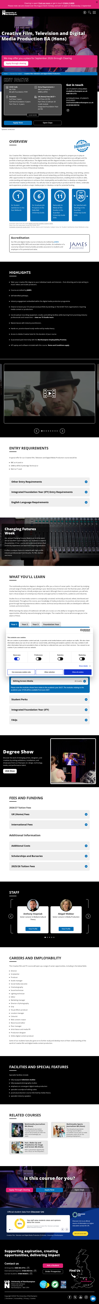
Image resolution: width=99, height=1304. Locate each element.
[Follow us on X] (75, 1297)
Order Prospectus (53, 1271)
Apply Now (18, 122)
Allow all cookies (78, 672)
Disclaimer (9, 1298)
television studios (28, 1080)
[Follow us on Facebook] (69, 1297)
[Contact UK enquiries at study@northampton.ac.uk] (28, 1267)
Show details (83, 666)
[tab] (25, 624)
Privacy (26, 1298)
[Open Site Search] (89, 12)
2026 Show (10, 771)
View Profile (33, 929)
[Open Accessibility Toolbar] (84, 12)
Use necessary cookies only (21, 672)
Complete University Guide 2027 (19, 227)
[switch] (38, 658)
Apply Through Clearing (19, 1190)
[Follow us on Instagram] (86, 1297)
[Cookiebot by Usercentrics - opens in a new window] (83, 630)
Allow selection (49, 672)
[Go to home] (9, 12)
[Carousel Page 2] (44, 431)
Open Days (47, 122)
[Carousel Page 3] (46, 431)
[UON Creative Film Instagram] (68, 110)
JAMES (56, 242)
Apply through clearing (16, 63)
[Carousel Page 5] (50, 431)
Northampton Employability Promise (52, 340)
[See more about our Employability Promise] (82, 146)
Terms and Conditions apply (58, 345)
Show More (33, 115)
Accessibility (18, 1298)
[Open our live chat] (93, 1299)
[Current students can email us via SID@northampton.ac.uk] (31, 1273)
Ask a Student (53, 1265)
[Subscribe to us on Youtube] (81, 1297)
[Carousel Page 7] (55, 431)
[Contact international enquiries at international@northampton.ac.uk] (35, 1270)
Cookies (33, 1298)
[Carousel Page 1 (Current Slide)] (41, 431)
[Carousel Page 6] (52, 431)
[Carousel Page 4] (48, 431)
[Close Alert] (97, 2)
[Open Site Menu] (94, 12)
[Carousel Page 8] (57, 431)
